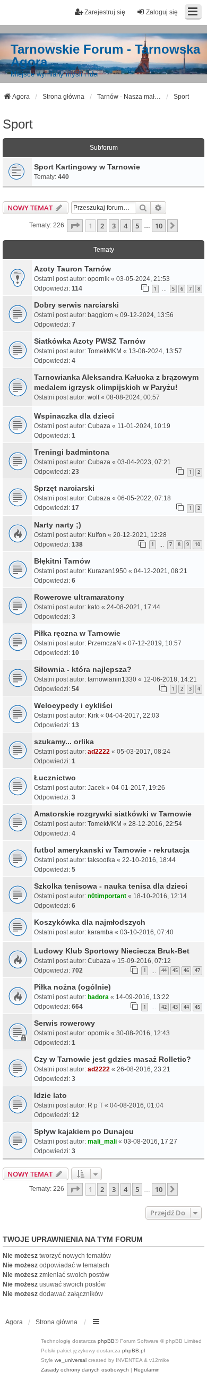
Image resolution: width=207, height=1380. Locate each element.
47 (197, 970)
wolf (93, 397)
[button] (75, 225)
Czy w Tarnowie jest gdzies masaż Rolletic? (112, 1059)
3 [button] (114, 226)
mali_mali (102, 1141)
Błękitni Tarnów (62, 561)
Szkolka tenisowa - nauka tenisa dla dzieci (110, 886)
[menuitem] (85, 1370)
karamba (100, 932)
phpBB (106, 1341)
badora (98, 997)
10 (197, 544)
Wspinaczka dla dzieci (74, 416)
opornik (98, 279)
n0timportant (107, 896)
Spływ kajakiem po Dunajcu (84, 1131)
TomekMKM (105, 351)
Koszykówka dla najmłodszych (89, 922)
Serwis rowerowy (64, 1023)
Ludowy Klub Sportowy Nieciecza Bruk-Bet (111, 951)
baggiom (100, 315)
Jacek (96, 787)
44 (164, 970)
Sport (18, 124)
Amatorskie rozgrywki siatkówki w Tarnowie (113, 814)
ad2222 (99, 751)
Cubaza (99, 426)
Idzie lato (50, 1095)
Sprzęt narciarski (64, 488)
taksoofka (101, 860)
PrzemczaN (104, 643)
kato (94, 607)
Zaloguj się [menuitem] (162, 12)
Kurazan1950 (107, 571)
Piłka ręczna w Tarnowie (77, 633)
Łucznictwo (55, 777)
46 (186, 970)
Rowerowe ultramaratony (79, 597)
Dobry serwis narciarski (76, 305)
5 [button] (137, 226)
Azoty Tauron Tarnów (72, 269)
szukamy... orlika (64, 741)
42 (164, 1006)
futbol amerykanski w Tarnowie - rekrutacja (111, 850)
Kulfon (97, 535)
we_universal (71, 1360)
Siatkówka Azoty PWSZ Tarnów (89, 341)
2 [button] (102, 226)
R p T (95, 1105)
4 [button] (125, 226)
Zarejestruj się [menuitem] (104, 12)
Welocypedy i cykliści (73, 705)
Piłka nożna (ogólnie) (72, 987)
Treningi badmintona (71, 452)
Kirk (93, 715)
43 (175, 1006)
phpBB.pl (133, 1350)
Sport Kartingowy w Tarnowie (87, 167)
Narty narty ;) (57, 525)
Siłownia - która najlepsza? (83, 669)
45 (175, 970)
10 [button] (158, 226)
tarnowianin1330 (112, 679)
